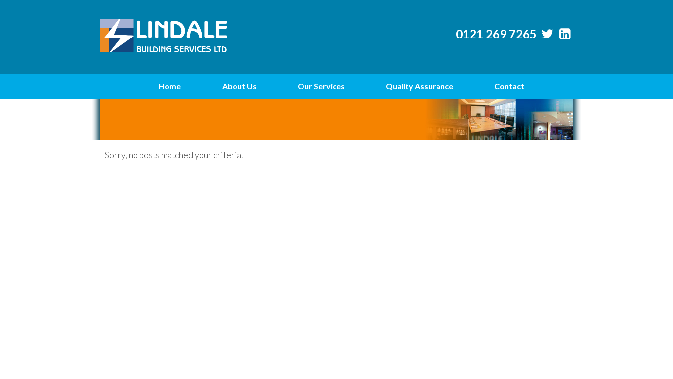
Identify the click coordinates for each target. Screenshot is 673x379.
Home (170, 86)
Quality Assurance (419, 86)
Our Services (321, 86)
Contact (509, 86)
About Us (239, 86)
